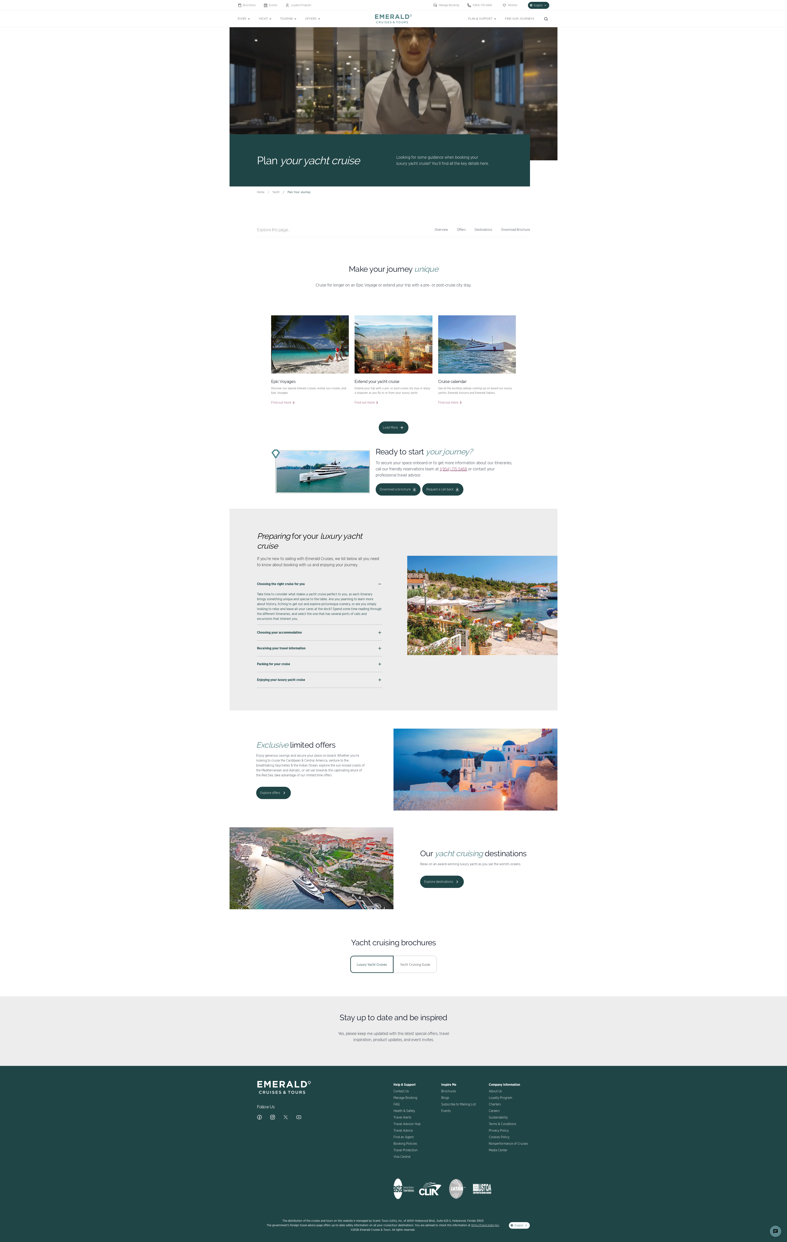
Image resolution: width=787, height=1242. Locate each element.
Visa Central (402, 1156)
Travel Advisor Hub (407, 1124)
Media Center (498, 1150)
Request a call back (440, 489)
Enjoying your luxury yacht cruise (281, 680)
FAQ (396, 1104)
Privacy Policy (499, 1130)
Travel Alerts (402, 1117)
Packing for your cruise (273, 664)
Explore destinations (438, 881)
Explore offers (270, 793)
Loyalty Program (301, 5)
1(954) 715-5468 (482, 5)
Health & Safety (404, 1111)
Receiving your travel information (281, 648)
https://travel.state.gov (485, 1225)
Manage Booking (449, 5)
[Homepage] (393, 18)
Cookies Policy (499, 1137)
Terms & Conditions (502, 1124)
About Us (495, 1091)
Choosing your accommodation (279, 632)
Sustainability (498, 1117)
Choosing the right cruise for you (281, 584)
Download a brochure (395, 489)
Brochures (249, 5)
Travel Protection (406, 1150)
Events (273, 5)
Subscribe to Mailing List (458, 1104)
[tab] (372, 964)
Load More (390, 427)
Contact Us (401, 1091)
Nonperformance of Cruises (508, 1143)
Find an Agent (404, 1137)
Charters (495, 1104)
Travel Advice (403, 1130)
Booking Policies (405, 1143)
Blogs (445, 1097)
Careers (494, 1111)
